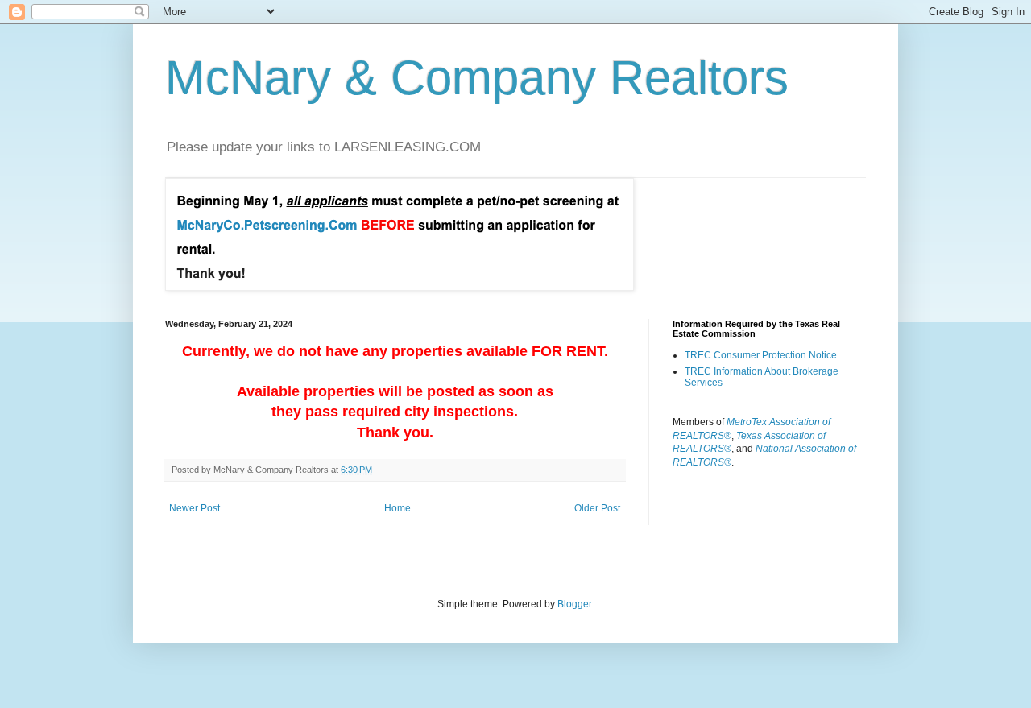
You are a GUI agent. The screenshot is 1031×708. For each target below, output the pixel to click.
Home (397, 508)
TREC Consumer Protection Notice (761, 355)
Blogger (574, 604)
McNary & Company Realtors (477, 78)
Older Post (597, 508)
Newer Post (194, 508)
